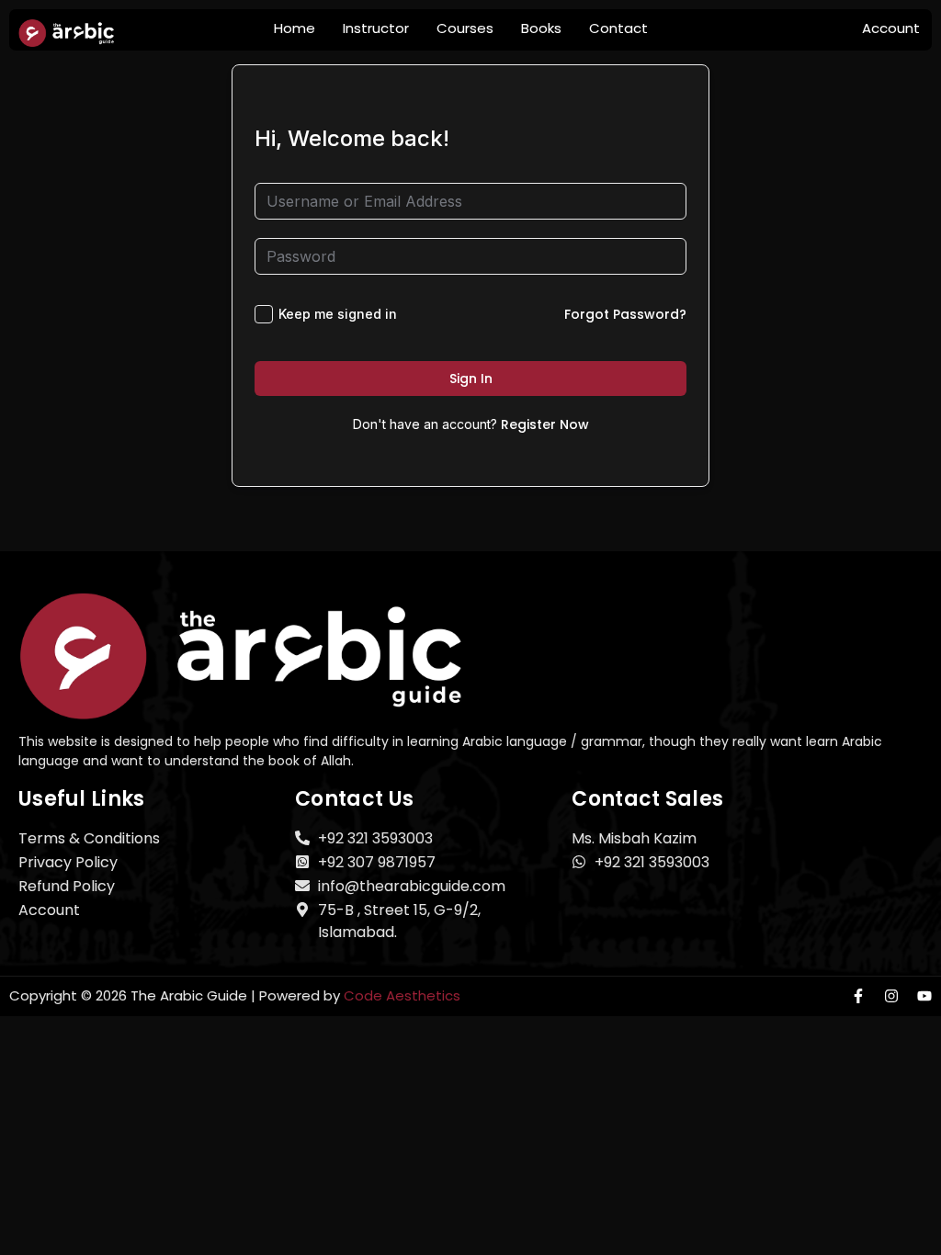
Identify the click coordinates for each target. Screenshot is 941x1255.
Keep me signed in (337, 314)
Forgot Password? (625, 314)
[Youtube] (924, 996)
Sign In (471, 378)
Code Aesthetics (402, 995)
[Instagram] (891, 996)
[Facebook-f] (858, 996)
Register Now (545, 424)
